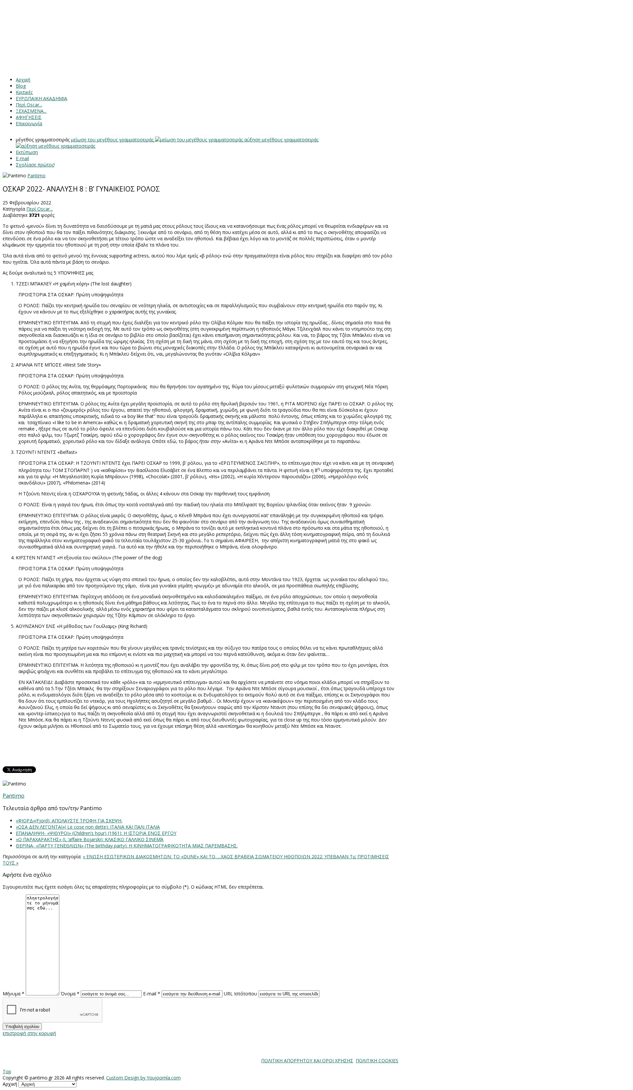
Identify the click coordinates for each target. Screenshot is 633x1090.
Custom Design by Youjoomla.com (143, 1078)
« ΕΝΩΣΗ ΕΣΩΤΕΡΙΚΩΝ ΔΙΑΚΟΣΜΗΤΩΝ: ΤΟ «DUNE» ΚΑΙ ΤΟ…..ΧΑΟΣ (158, 856)
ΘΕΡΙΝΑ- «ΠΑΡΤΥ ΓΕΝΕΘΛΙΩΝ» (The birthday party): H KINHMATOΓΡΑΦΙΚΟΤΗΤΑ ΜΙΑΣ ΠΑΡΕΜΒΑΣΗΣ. (127, 845)
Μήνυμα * (13, 993)
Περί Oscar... (39, 209)
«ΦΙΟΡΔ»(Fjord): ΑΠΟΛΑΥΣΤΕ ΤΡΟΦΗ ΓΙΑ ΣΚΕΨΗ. (69, 820)
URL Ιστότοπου (240, 993)
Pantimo (36, 175)
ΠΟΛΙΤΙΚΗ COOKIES (377, 1060)
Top (7, 1071)
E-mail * (151, 993)
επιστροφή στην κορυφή (29, 1033)
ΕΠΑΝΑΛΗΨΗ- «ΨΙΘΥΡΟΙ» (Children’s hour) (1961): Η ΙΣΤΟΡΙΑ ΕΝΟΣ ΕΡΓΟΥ (96, 833)
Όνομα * (70, 993)
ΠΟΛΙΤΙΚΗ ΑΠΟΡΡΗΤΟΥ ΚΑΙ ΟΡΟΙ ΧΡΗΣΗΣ (307, 1060)
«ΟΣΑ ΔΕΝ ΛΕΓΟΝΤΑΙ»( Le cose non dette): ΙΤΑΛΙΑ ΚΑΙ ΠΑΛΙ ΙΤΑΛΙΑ (88, 827)
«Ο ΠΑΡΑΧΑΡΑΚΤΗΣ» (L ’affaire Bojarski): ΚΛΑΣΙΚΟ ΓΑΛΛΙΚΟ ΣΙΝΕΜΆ (90, 839)
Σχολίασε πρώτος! (35, 165)
